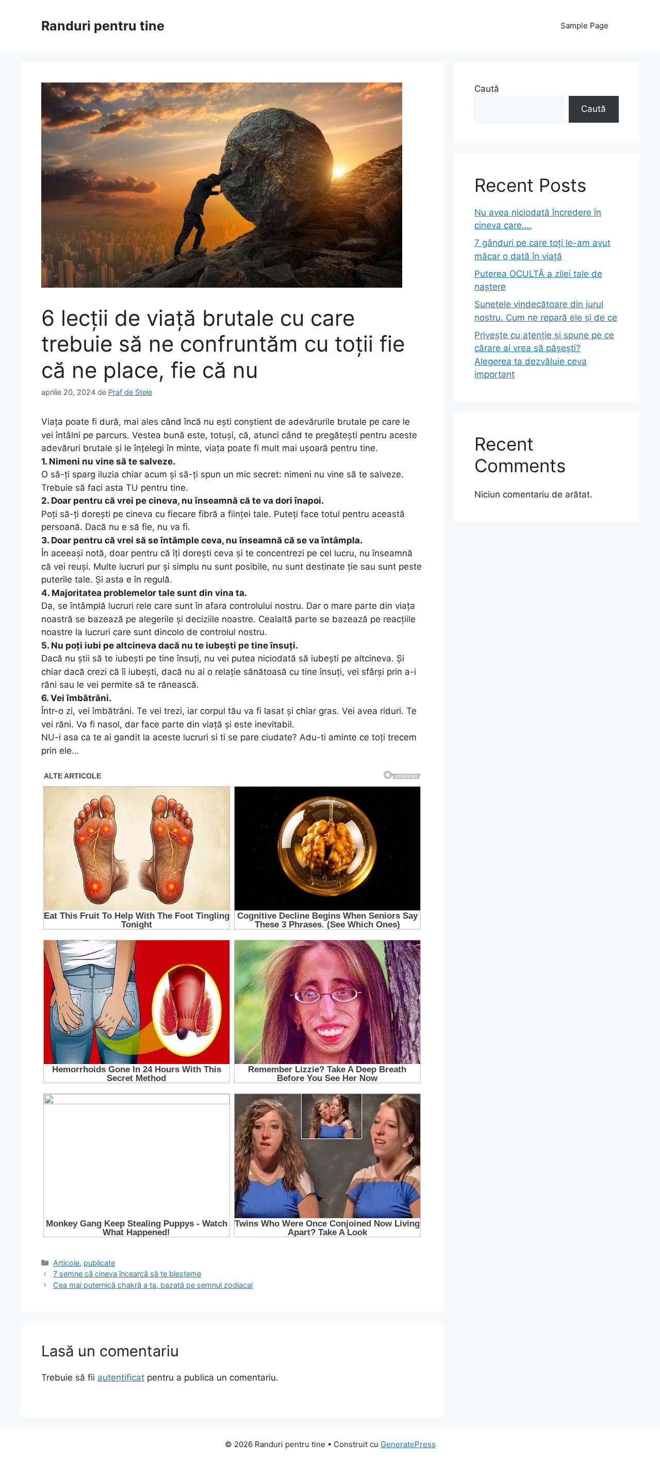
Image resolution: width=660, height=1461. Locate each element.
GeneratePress (408, 1444)
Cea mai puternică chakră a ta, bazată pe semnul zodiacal (153, 1285)
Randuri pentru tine (102, 26)
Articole (66, 1262)
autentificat (120, 1377)
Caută (486, 89)
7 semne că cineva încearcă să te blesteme (127, 1273)
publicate (99, 1262)
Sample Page (584, 25)
